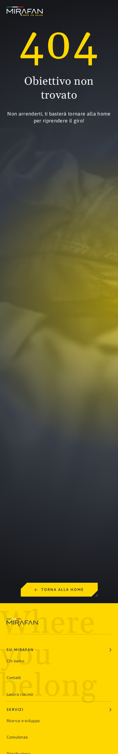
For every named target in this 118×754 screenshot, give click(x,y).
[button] (59, 650)
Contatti (14, 677)
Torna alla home (62, 589)
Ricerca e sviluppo (23, 720)
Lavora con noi (20, 694)
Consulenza (17, 737)
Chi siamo (15, 661)
